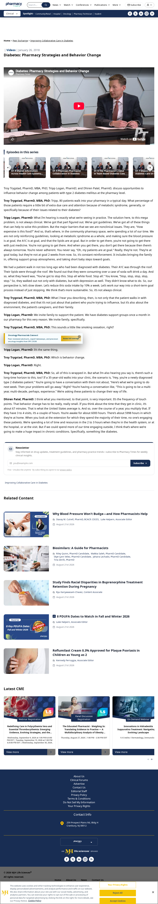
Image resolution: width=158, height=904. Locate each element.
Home (7, 40)
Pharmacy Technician (83, 14)
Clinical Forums (79, 780)
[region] (79, 892)
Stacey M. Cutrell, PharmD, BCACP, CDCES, (77, 519)
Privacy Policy (79, 795)
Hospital (56, 14)
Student (98, 14)
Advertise (79, 783)
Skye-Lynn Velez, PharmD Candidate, (73, 556)
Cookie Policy (34, 900)
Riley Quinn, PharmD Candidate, (73, 553)
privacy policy (66, 469)
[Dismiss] (79, 336)
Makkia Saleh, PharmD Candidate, (108, 553)
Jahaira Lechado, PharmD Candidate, (112, 556)
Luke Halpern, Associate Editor (116, 519)
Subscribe (138, 463)
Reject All (118, 892)
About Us (79, 776)
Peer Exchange (20, 40)
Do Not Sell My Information (79, 802)
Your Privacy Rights (79, 806)
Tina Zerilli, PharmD (64, 559)
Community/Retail (43, 14)
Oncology (67, 14)
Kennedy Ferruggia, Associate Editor (75, 660)
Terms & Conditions (79, 798)
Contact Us (79, 787)
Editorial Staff (79, 791)
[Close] (153, 892)
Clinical (10, 13)
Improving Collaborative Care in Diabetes (26, 482)
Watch (67, 4)
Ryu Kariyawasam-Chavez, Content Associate (79, 592)
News (84, 879)
